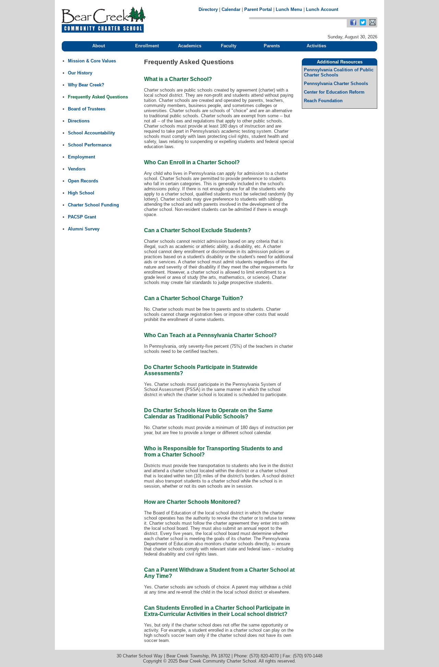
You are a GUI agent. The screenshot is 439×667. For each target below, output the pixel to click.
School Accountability (91, 132)
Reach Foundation (323, 100)
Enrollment (147, 45)
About (98, 45)
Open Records (83, 180)
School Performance (89, 144)
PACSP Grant (82, 216)
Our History (80, 72)
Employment (81, 156)
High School (81, 192)
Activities (316, 45)
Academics (189, 45)
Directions (79, 120)
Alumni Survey (83, 228)
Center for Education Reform (334, 92)
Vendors (76, 168)
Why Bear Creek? (86, 84)
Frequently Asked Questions (98, 96)
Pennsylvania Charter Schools (336, 83)
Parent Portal (258, 9)
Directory (208, 9)
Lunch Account (322, 9)
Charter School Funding (93, 204)
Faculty (228, 45)
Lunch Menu (289, 9)
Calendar (231, 9)
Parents (272, 45)
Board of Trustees (86, 108)
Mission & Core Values (92, 60)
